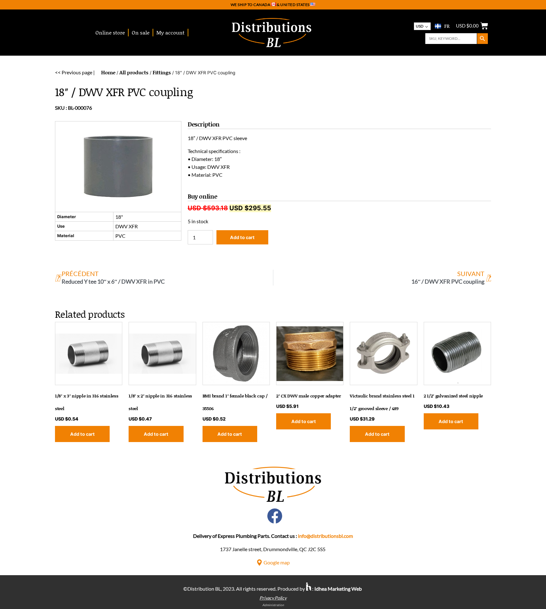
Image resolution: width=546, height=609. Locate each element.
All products (134, 72)
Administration (273, 605)
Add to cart (242, 237)
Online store (110, 32)
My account (170, 32)
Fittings (162, 72)
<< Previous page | (75, 72)
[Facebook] (274, 516)
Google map (277, 562)
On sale (140, 32)
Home (108, 72)
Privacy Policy (272, 597)
